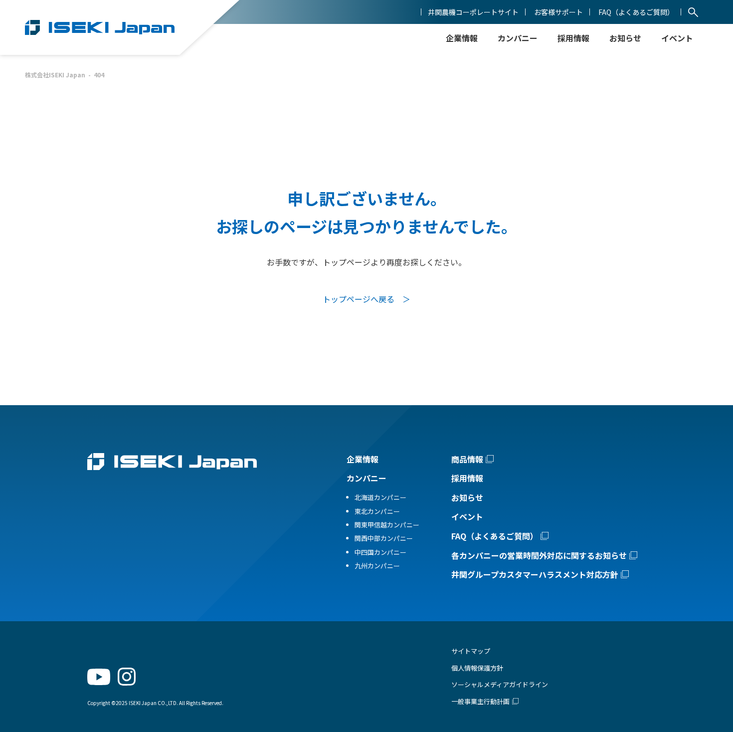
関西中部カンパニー (384, 538)
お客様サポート (558, 12)
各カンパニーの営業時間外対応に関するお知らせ (539, 555)
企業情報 (362, 459)
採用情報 (573, 38)
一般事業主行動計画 (480, 701)
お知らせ (625, 38)
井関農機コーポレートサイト (473, 12)
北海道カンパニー (380, 497)
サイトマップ (470, 651)
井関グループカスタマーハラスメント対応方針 (534, 574)
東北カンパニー (377, 511)
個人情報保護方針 (477, 668)
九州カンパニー (377, 565)
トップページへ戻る (358, 299)
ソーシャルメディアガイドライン (499, 684)
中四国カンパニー (380, 552)
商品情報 (467, 459)
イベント (467, 516)
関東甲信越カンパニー (387, 524)
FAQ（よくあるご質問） (636, 12)
